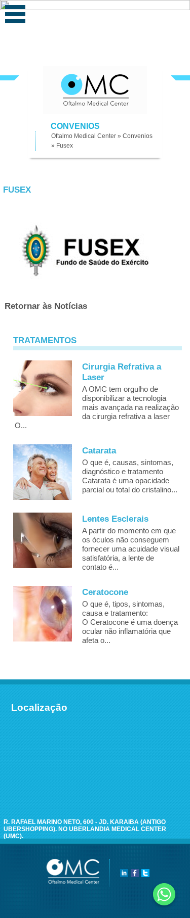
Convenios (138, 136)
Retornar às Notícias (46, 306)
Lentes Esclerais (115, 519)
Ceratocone (105, 592)
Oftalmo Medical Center (83, 136)
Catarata (99, 450)
